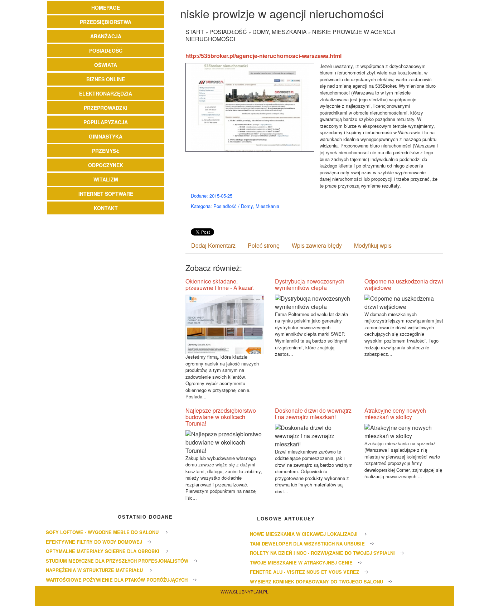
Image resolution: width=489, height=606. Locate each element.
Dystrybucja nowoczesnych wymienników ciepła (309, 284)
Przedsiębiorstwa (105, 21)
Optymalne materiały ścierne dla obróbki (102, 551)
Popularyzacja (105, 122)
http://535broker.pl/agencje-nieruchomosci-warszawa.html (263, 56)
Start (194, 32)
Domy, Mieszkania (279, 32)
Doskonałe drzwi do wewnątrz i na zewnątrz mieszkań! (313, 413)
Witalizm (105, 179)
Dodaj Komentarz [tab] (213, 245)
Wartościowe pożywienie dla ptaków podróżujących (117, 579)
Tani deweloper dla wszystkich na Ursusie (307, 543)
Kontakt (106, 208)
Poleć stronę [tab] (264, 245)
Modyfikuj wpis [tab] (373, 245)
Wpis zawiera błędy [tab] (317, 245)
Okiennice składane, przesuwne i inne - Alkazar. (219, 284)
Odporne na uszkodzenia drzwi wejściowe (403, 284)
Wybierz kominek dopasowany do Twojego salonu (316, 581)
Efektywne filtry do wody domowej (94, 541)
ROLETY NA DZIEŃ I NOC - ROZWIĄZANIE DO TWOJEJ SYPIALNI (322, 552)
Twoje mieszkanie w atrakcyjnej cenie (301, 562)
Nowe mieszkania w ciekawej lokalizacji (304, 533)
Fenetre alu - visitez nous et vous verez (304, 571)
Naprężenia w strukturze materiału (94, 570)
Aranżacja (105, 36)
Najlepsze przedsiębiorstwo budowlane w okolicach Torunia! (220, 416)
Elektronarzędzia (105, 93)
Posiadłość (105, 50)
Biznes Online (105, 79)
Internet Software (105, 193)
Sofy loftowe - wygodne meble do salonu (102, 532)
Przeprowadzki (105, 107)
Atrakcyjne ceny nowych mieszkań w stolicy (395, 413)
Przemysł (106, 150)
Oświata (105, 64)
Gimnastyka (105, 136)
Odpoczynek (105, 165)
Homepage (105, 7)
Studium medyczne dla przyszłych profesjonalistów (117, 560)
